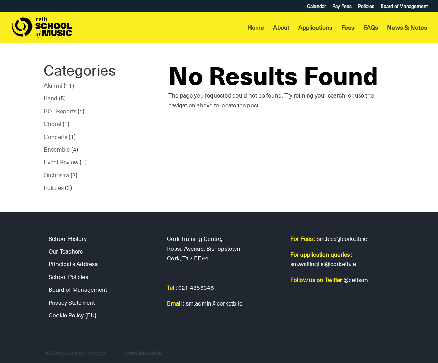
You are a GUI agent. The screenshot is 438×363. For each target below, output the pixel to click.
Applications (315, 28)
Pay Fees (342, 7)
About (281, 28)
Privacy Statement (72, 302)
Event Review (61, 161)
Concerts (55, 136)
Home (255, 28)
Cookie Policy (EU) (72, 315)
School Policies (68, 276)
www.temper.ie (143, 352)
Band (50, 97)
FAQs (370, 28)
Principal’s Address (73, 263)
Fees (348, 28)
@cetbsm (356, 279)
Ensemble (57, 149)
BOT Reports (60, 110)
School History (68, 238)
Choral (52, 123)
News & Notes (407, 28)
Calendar (316, 7)
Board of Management (404, 7)
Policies (366, 7)
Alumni (53, 85)
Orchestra (56, 174)
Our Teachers (66, 251)
